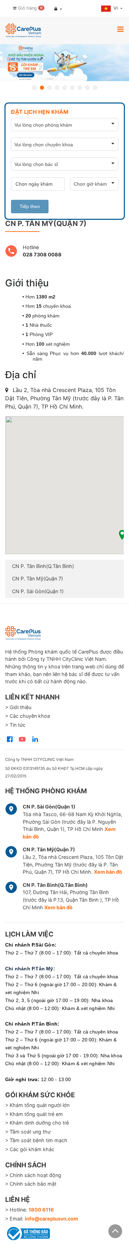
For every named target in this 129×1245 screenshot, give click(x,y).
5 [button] (65, 88)
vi (116, 8)
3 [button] (49, 88)
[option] (64, 62)
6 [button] (72, 88)
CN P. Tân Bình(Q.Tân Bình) (43, 566)
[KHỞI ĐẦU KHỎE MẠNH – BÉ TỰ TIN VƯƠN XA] (64, 62)
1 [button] (34, 88)
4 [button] (57, 88)
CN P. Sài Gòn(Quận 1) (38, 591)
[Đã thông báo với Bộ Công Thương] (27, 1232)
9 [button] (95, 88)
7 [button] (80, 88)
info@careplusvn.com (51, 1219)
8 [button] (87, 88)
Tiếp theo (30, 206)
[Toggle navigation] (120, 29)
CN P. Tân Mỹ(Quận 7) (37, 578)
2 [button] (42, 88)
